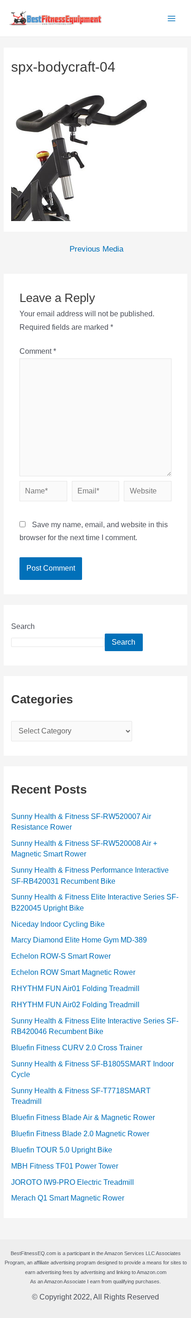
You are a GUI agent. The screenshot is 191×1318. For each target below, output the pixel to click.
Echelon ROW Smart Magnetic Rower (73, 972)
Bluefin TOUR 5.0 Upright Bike (61, 1150)
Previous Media (96, 249)
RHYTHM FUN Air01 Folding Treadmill (75, 988)
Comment (37, 351)
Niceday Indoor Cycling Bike (58, 924)
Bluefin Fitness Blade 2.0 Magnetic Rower (80, 1134)
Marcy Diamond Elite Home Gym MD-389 (79, 940)
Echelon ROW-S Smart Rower (61, 956)
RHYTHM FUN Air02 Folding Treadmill (75, 1005)
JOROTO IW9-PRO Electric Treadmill (72, 1182)
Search (23, 626)
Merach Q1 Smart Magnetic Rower (67, 1198)
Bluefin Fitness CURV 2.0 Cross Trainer (76, 1048)
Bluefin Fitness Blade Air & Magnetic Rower (83, 1117)
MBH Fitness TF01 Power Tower (64, 1166)
